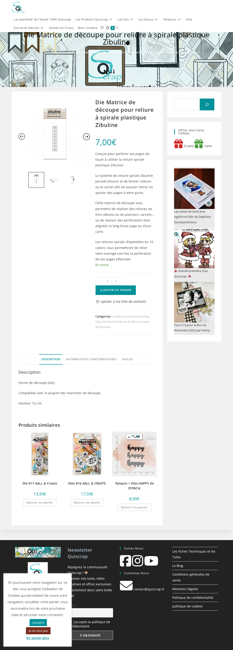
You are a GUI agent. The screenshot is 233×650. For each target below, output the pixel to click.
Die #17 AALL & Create (40, 483)
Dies (98, 322)
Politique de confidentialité (192, 597)
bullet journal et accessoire (131, 316)
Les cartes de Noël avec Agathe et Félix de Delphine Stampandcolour (192, 216)
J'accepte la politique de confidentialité (89, 624)
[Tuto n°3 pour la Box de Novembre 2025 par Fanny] (194, 302)
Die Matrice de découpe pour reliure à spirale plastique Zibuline (146, 52)
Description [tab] (50, 359)
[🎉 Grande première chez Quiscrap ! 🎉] (194, 248)
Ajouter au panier (115, 290)
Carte (207, 146)
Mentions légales (185, 589)
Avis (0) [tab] (127, 359)
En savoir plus (37, 637)
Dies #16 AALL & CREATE (87, 483)
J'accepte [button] (38, 622)
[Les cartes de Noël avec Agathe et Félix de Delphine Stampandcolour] (194, 188)
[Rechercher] (207, 104)
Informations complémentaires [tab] (91, 359)
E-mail (72, 605)
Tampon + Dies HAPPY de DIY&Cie (134, 485)
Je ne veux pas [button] (38, 631)
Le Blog (177, 566)
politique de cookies (187, 606)
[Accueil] (45, 52)
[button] (120, 301)
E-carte (188, 146)
